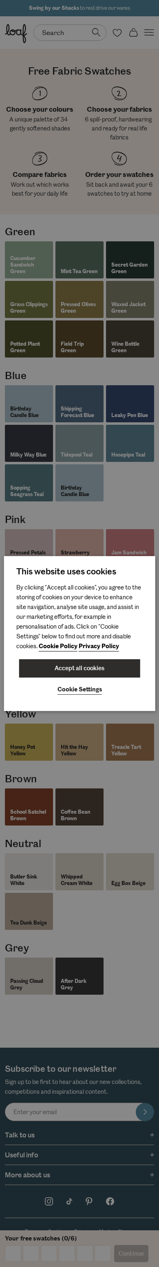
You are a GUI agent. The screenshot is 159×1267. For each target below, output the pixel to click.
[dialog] (79, 633)
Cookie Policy (58, 646)
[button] (79, 690)
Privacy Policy (99, 646)
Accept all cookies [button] (79, 668)
